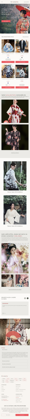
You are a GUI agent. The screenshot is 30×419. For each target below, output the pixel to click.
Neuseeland (17, 401)
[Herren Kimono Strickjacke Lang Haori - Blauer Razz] (21, 46)
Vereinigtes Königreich (18, 398)
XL (23, 59)
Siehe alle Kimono (26, 36)
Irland (19, 400)
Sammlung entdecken (15, 152)
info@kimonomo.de (5, 400)
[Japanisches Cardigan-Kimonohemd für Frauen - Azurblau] (8, 46)
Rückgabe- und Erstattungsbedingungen (21, 389)
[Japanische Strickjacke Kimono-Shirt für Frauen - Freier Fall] (21, 71)
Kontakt (2, 386)
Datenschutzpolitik (18, 386)
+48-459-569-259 (4, 399)
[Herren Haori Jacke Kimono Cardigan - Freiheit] (8, 71)
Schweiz (17, 400)
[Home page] (13, 2)
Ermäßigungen (3, 389)
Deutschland (17, 397)
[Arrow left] (25, 298)
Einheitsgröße (8, 59)
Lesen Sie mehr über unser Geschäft (15, 289)
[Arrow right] (28, 298)
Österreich (20, 401)
